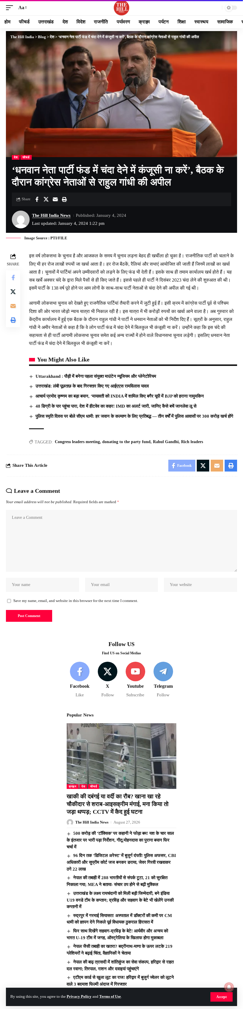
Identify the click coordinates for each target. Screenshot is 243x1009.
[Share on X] (46, 199)
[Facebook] (80, 680)
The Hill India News (51, 215)
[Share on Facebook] (37, 199)
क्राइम (72, 786)
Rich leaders (192, 442)
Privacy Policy (79, 997)
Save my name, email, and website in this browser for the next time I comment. (75, 601)
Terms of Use (110, 997)
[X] (108, 680)
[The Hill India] (121, 7)
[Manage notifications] (229, 987)
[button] (221, 997)
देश (15, 157)
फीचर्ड (26, 157)
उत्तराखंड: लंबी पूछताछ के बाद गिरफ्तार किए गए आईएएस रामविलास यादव (92, 386)
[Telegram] (163, 680)
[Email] (55, 199)
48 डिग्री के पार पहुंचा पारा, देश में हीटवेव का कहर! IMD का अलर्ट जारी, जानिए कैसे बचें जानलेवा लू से (116, 406)
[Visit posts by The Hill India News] (21, 219)
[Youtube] (135, 680)
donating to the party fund (126, 442)
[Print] (64, 199)
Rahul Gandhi (166, 442)
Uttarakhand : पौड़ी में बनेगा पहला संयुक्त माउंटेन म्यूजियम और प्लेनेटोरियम (96, 376)
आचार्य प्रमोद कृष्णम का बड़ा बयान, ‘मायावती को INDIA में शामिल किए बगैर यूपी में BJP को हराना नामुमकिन (120, 396)
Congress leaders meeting (77, 442)
